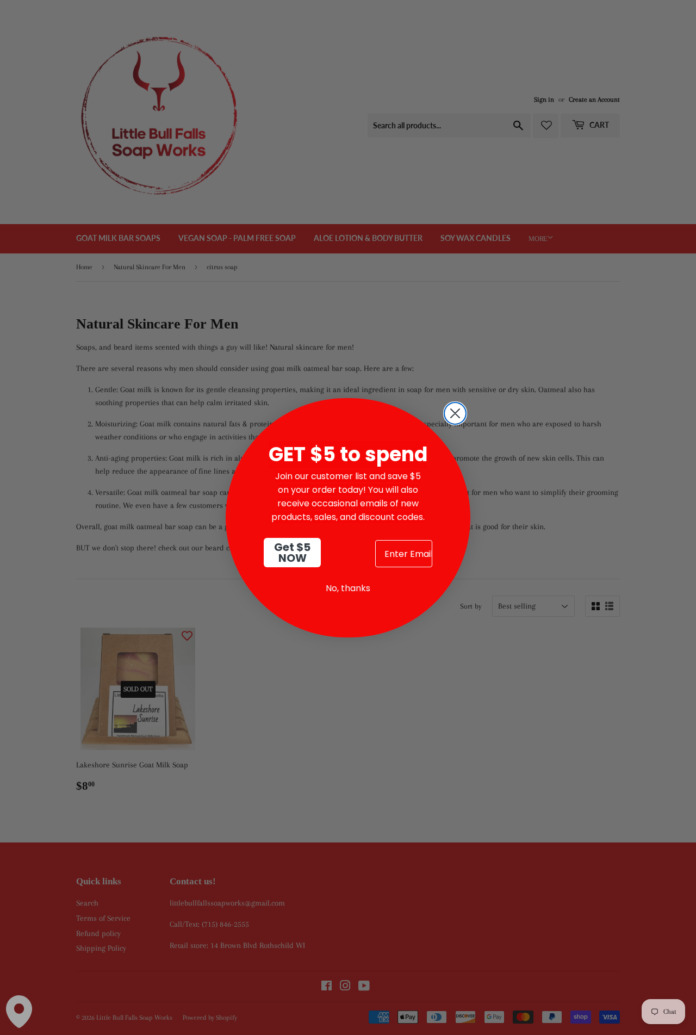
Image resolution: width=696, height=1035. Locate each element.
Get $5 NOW (292, 553)
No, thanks (348, 588)
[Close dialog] (455, 413)
